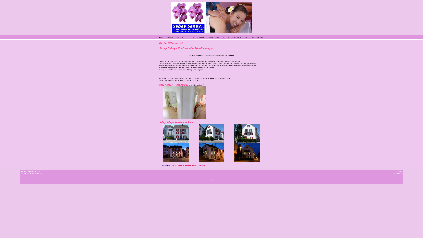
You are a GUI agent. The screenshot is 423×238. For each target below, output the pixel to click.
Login (400, 171)
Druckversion (28, 171)
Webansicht (398, 173)
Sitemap (37, 171)
